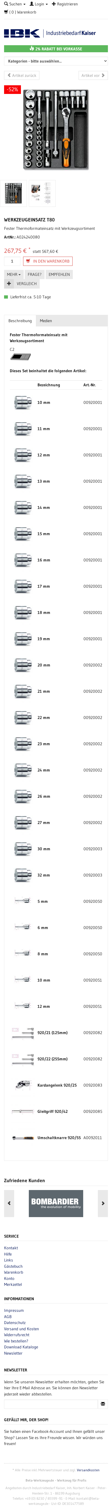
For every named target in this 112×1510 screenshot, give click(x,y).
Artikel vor (91, 75)
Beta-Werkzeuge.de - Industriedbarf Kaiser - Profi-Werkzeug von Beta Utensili (56, 33)
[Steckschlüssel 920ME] (23, 901)
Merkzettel (13, 1284)
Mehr (12, 274)
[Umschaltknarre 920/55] (23, 1137)
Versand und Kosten (21, 1328)
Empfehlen (59, 274)
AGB (8, 1316)
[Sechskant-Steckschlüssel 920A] (23, 402)
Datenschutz (15, 1322)
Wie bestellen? (16, 1341)
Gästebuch (13, 1266)
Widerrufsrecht (16, 1334)
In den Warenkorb (51, 261)
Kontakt (11, 1247)
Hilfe (8, 1254)
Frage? (35, 274)
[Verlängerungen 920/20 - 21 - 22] (23, 1032)
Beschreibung (20, 320)
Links (8, 1260)
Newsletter (13, 1353)
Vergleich (27, 283)
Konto (9, 1278)
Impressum (14, 1310)
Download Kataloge (21, 1346)
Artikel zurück (23, 75)
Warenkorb (13, 1272)
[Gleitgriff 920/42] (23, 1111)
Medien (46, 320)
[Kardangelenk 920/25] (23, 1084)
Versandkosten (88, 1470)
